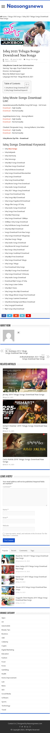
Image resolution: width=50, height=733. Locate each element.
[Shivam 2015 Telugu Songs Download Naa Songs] (8, 590)
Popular (5, 551)
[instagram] (30, 726)
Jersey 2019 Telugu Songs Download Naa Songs (23, 394)
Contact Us (12, 723)
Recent (13, 551)
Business (5, 634)
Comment (7, 487)
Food (3, 662)
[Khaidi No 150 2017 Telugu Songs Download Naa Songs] (8, 559)
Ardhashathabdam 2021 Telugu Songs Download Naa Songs (32, 357)
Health (4, 674)
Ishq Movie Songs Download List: (17, 88)
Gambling (5, 670)
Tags (32, 551)
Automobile (6, 626)
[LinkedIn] (27, 726)
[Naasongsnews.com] (25, 6)
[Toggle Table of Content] (25, 84)
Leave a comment (11, 61)
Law (3, 682)
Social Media (6, 694)
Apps (3, 618)
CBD (3, 638)
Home (4, 17)
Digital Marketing (8, 650)
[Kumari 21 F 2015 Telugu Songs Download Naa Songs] (8, 580)
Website (6, 526)
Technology (6, 706)
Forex (4, 666)
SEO (3, 690)
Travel (4, 710)
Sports (4, 702)
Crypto (4, 646)
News (4, 686)
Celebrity (5, 642)
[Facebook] (20, 726)
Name (5, 510)
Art (3, 622)
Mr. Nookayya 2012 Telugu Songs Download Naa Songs (16, 351)
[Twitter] (22, 726)
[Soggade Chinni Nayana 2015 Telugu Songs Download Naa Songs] (8, 601)
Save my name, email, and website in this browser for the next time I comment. (25, 534)
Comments (23, 551)
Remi (6, 59)
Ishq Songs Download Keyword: (17, 90)
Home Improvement (9, 678)
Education (5, 654)
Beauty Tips (6, 630)
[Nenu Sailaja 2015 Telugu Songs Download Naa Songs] (8, 569)
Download (7, 108)
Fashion (4, 658)
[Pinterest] (25, 726)
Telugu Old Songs (14, 17)
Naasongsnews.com (34, 723)
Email (5, 518)
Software (5, 698)
